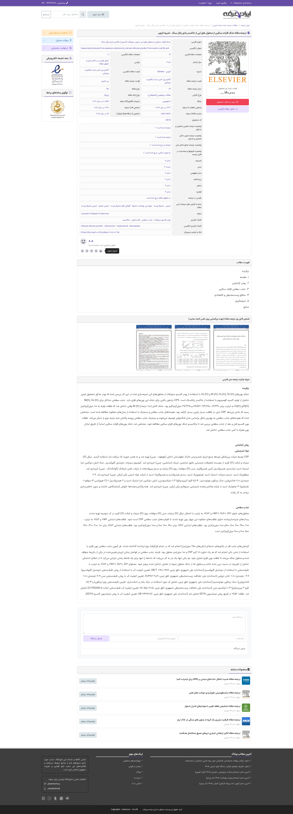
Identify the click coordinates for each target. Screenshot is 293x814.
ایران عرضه (245, 25)
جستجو (46, 14)
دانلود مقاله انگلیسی (226, 109)
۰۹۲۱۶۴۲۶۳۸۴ (53, 788)
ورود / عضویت (205, 3)
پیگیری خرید (221, 3)
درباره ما (137, 778)
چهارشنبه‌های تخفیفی (132, 760)
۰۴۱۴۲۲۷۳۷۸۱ (53, 784)
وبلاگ (138, 772)
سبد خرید (96, 14)
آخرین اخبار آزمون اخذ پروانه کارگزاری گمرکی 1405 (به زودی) (224, 783)
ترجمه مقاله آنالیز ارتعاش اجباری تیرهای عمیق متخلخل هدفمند (209, 733)
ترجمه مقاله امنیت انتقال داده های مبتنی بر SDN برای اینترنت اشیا (208, 679)
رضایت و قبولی (134, 766)
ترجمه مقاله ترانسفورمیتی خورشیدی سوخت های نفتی (214, 693)
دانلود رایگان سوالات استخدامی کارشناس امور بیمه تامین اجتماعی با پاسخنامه (217, 760)
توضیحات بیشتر (88, 681)
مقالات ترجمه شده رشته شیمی (225, 25)
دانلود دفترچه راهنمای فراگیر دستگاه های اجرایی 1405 (227, 766)
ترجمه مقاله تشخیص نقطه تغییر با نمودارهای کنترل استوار (212, 706)
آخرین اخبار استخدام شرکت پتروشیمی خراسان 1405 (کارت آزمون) (222, 772)
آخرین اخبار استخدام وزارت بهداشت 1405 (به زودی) (228, 778)
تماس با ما (136, 783)
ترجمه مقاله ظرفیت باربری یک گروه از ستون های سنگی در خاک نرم (208, 720)
